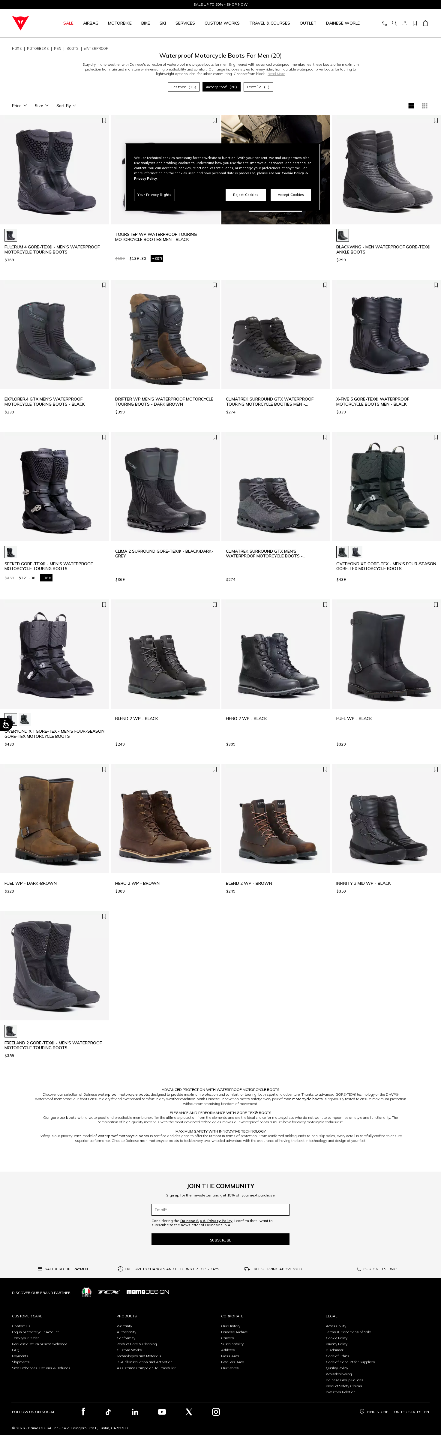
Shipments (21, 1362)
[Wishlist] (414, 23)
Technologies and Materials (139, 1356)
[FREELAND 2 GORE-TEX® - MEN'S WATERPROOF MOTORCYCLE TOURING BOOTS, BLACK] (10, 1031)
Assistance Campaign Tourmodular (146, 1368)
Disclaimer (334, 1350)
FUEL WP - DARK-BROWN (30, 883)
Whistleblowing (339, 1374)
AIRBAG (90, 23)
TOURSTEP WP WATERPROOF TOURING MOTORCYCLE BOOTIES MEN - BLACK (156, 237)
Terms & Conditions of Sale (348, 1332)
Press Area (230, 1356)
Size (39, 105)
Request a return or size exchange (39, 1344)
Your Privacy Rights (154, 195)
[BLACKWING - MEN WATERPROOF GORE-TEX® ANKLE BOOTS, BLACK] (342, 235)
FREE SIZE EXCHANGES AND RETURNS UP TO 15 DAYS (172, 1269)
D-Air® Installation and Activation (144, 1362)
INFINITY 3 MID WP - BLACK (363, 883)
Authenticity (126, 1332)
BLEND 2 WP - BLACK (136, 718)
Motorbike (120, 23)
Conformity (126, 1338)
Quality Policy (337, 1368)
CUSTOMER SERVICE (381, 1269)
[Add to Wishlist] (104, 120)
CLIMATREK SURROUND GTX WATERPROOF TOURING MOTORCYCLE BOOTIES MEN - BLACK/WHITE (270, 402)
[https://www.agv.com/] (87, 1292)
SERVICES (185, 23)
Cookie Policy (336, 1338)
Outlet (308, 23)
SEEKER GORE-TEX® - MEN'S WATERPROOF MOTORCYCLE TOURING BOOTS (48, 566)
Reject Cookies (246, 195)
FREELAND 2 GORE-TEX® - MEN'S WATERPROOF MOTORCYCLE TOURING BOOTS (53, 1045)
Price (17, 105)
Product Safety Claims (344, 1386)
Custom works (222, 23)
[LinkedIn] (135, 1411)
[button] (103, 173)
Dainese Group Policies (345, 1380)
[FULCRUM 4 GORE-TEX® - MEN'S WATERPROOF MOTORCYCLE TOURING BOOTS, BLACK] (10, 235)
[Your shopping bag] (425, 23)
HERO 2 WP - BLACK (246, 718)
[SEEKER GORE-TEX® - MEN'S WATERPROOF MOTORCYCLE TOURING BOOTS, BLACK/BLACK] (10, 552)
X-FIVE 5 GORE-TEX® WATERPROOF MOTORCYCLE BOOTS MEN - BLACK (372, 402)
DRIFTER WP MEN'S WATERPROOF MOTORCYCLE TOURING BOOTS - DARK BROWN (164, 402)
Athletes (228, 1350)
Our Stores (230, 1368)
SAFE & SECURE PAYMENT (67, 1269)
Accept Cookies (291, 195)
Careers (227, 1338)
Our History (230, 1326)
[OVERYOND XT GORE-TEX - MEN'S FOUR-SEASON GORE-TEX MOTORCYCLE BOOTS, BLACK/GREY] (342, 552)
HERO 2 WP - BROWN (137, 883)
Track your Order (25, 1338)
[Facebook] (84, 1411)
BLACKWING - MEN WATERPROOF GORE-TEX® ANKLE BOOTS (383, 250)
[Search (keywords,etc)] (394, 23)
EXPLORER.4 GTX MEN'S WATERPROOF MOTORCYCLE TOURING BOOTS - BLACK (44, 402)
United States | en (411, 1412)
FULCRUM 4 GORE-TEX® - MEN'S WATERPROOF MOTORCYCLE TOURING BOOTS (52, 250)
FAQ (16, 1350)
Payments (20, 1356)
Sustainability (232, 1344)
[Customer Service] (384, 23)
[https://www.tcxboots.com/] (109, 1292)
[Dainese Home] (27, 23)
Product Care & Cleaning (137, 1344)
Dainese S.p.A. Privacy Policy (206, 1220)
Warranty (124, 1326)
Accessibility (336, 1326)
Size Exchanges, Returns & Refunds (41, 1368)
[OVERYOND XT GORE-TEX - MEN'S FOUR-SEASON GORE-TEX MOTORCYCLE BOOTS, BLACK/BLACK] (356, 552)
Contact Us (21, 1326)
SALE (68, 23)
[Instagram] (216, 1411)
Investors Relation (341, 1392)
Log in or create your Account (35, 1332)
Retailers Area (232, 1362)
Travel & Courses (269, 23)
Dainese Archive (234, 1332)
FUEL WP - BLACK (354, 718)
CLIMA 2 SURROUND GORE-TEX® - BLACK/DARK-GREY (164, 554)
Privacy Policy (336, 1344)
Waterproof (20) (221, 87)
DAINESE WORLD (343, 23)
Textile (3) (258, 87)
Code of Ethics (338, 1356)
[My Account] (404, 23)
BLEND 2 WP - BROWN (249, 883)
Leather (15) (183, 87)
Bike (145, 23)
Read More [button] (276, 73)
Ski (163, 23)
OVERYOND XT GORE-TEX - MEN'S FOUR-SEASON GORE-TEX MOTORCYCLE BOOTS (386, 566)
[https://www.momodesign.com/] (148, 1292)
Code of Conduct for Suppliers (350, 1362)
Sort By (63, 105)
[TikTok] (108, 1411)
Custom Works (129, 1350)
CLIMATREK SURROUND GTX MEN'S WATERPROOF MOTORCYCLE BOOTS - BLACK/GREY (264, 554)
